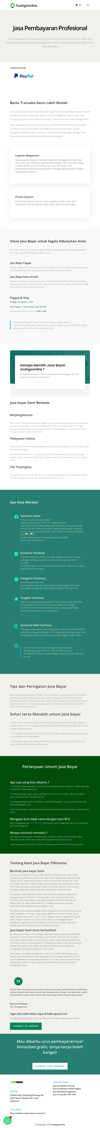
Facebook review (30, 516)
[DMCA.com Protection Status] (16, 1082)
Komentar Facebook (32, 553)
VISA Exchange (36, 823)
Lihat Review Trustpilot (30, 615)
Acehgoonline (58, 1124)
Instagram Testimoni (33, 578)
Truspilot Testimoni (32, 598)
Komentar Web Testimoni (35, 625)
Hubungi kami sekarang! (51, 1066)
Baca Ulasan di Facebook (31, 543)
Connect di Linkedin (25, 1026)
